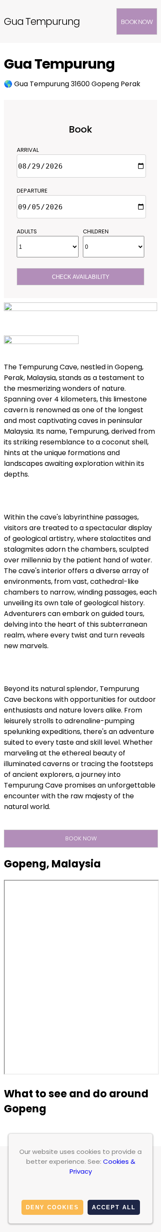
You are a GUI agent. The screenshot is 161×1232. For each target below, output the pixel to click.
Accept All (114, 1207)
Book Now (136, 21)
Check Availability (80, 277)
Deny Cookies (52, 1207)
